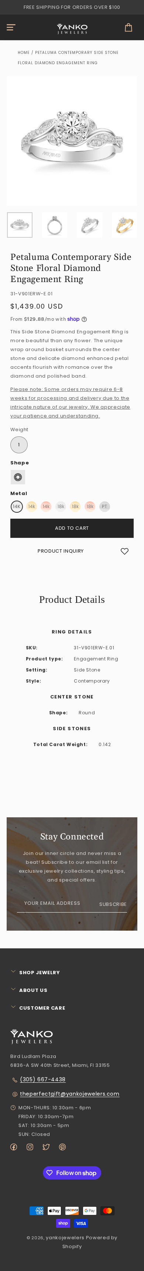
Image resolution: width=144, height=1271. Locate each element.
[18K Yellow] (75, 507)
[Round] (18, 477)
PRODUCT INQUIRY (61, 550)
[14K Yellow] (31, 507)
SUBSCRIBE (113, 904)
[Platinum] (105, 507)
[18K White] (61, 507)
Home (24, 52)
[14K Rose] (46, 507)
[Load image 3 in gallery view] (89, 225)
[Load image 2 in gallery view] (55, 225)
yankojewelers (65, 1237)
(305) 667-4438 (43, 1079)
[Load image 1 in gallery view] (19, 225)
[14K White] (17, 507)
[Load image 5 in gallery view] (124, 225)
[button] (11, 27)
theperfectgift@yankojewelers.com (70, 1093)
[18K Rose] (90, 507)
